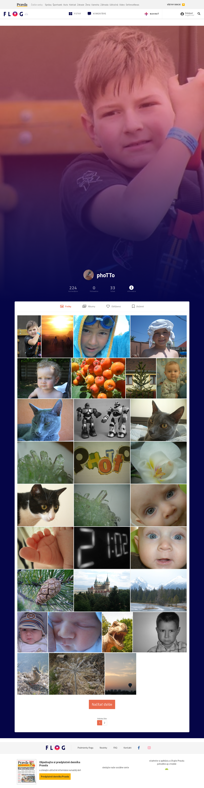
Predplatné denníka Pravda (55, 776)
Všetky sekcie (174, 4)
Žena (87, 4)
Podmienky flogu (85, 747)
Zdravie (80, 4)
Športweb (57, 4)
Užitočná (114, 4)
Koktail (72, 4)
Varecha (95, 4)
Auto (65, 4)
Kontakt (128, 747)
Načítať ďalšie (102, 704)
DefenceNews (132, 4)
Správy (48, 4)
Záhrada (104, 4)
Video (122, 4)
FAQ (115, 747)
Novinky (103, 747)
